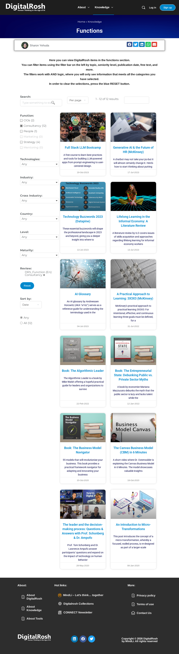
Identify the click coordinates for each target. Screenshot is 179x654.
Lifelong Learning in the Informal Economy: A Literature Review (133, 221)
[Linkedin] (74, 638)
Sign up (167, 7)
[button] (129, 44)
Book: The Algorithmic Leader (83, 371)
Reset (27, 285)
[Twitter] (91, 638)
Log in (152, 7)
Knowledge (95, 21)
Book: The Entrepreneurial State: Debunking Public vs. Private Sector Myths (133, 375)
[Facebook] (83, 638)
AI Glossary (83, 294)
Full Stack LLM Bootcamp (83, 147)
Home (81, 21)
